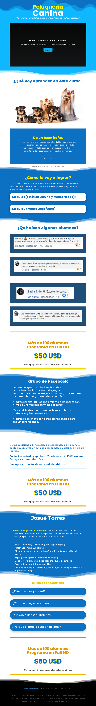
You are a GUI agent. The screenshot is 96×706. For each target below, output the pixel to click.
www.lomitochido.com (33, 688)
